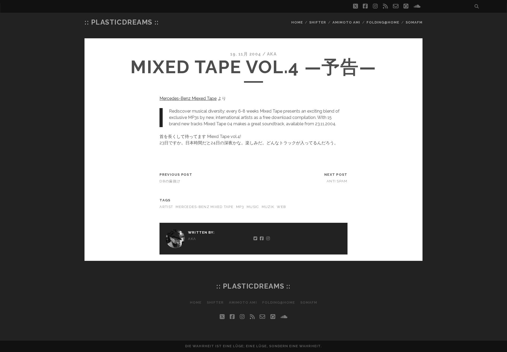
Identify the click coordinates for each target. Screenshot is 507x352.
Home (297, 22)
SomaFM (414, 22)
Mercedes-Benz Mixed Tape (204, 207)
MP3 (240, 207)
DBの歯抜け (169, 181)
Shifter (317, 22)
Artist (166, 207)
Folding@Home (383, 22)
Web (281, 207)
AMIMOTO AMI (346, 22)
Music (253, 207)
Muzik (268, 207)
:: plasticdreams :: (121, 22)
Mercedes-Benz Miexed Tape (188, 98)
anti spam (337, 181)
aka (272, 54)
